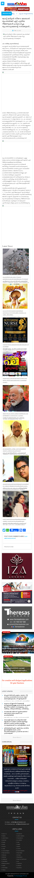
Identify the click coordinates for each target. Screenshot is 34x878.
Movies (4, 846)
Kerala (3, 842)
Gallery (4, 835)
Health (18, 844)
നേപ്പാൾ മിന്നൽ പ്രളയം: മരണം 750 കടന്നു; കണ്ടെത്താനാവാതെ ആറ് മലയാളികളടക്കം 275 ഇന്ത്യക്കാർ (16, 697)
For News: (7, 822)
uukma (19, 848)
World (3, 844)
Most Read (19, 852)
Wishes (19, 855)
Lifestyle (19, 865)
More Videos (6, 632)
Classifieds (4, 861)
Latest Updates (20, 835)
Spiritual (4, 840)
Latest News (5, 838)
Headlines (19, 863)
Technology (5, 867)
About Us (4, 833)
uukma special (7, 742)
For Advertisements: (10, 824)
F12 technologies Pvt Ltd (20, 876)
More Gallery (8, 656)
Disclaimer (19, 833)
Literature (4, 859)
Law (18, 861)
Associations (20, 838)
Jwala (3, 848)
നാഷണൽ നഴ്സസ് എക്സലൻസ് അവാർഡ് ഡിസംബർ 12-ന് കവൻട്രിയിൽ (15, 713)
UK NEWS (19, 840)
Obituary (4, 855)
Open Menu (2, 3)
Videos (3, 869)
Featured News (6, 852)
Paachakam (19, 857)
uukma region (5, 850)
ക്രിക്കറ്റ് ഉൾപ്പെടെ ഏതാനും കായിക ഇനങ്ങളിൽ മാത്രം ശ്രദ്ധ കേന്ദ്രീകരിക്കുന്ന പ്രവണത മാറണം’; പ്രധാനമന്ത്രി (16, 730)
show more (16, 737)
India (18, 842)
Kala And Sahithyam (22, 859)
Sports (18, 846)
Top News (19, 867)
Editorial (4, 857)
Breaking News (6, 863)
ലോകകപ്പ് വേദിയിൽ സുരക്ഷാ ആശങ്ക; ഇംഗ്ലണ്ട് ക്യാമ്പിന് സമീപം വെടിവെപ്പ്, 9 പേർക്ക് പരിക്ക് (15, 669)
